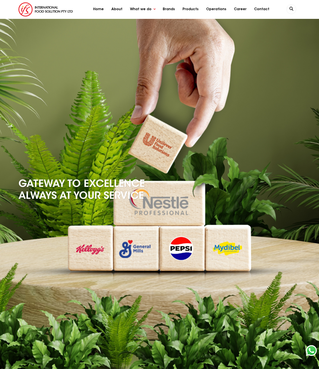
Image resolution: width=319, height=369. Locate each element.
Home (98, 9)
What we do (140, 9)
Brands (169, 9)
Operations (216, 9)
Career (240, 9)
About (116, 9)
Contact (261, 9)
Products (191, 9)
